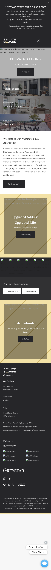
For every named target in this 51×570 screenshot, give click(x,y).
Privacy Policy (7, 423)
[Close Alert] (48, 3)
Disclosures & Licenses (10, 427)
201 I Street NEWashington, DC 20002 (10, 387)
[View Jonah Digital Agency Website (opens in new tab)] (21, 484)
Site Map (42, 430)
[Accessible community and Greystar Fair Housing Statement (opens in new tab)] (13, 484)
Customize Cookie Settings (11, 430)
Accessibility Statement (20, 423)
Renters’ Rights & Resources (28, 427)
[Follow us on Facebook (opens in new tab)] (9, 478)
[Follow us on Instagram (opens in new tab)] (4, 478)
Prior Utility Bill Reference (30, 430)
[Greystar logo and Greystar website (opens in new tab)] (13, 471)
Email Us (5, 400)
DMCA (31, 423)
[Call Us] (38, 41)
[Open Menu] (45, 41)
